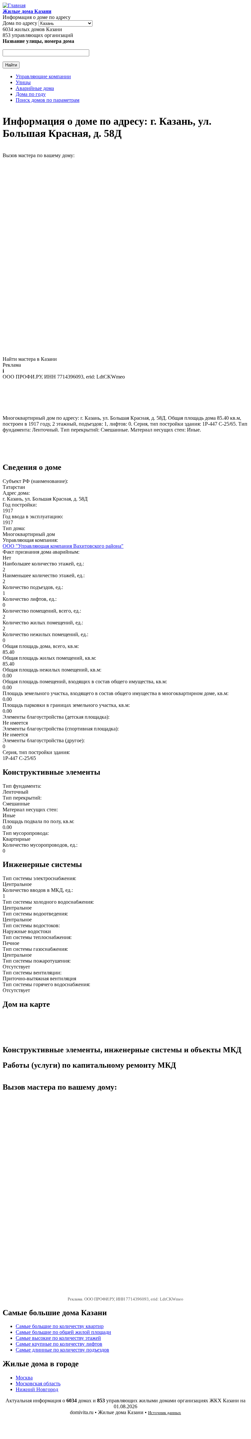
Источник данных (164, 1412)
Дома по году (31, 94)
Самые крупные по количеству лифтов (59, 1344)
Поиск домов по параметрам (47, 100)
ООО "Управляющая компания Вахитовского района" (63, 546)
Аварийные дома (35, 88)
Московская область (38, 1383)
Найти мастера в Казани (30, 359)
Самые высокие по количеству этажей (58, 1338)
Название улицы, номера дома (38, 41)
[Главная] (14, 5)
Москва (24, 1377)
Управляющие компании (43, 76)
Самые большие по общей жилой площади (63, 1332)
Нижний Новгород (37, 1389)
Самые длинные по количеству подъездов (62, 1350)
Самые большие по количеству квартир (60, 1326)
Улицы (23, 82)
